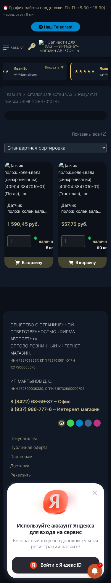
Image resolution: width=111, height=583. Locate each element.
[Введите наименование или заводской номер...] (103, 48)
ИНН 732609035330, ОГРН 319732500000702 (47, 389)
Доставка (19, 465)
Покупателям (23, 438)
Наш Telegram (58, 26)
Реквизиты (20, 474)
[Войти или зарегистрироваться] (31, 49)
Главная (12, 94)
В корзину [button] (31, 262)
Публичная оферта (29, 447)
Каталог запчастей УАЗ (50, 94)
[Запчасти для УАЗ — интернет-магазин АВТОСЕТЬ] (59, 46)
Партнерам (21, 456)
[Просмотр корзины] (90, 48)
